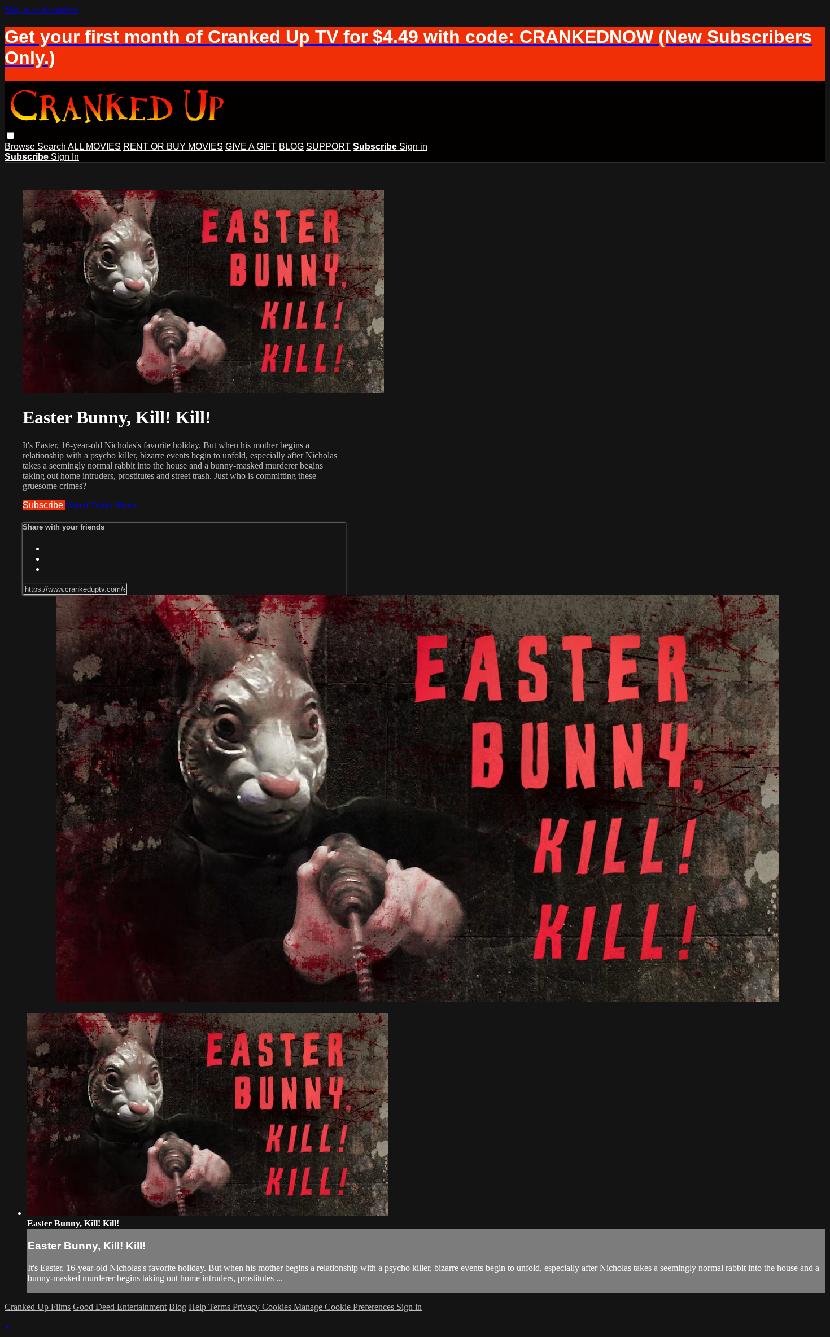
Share (126, 505)
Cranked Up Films (38, 1307)
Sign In (65, 156)
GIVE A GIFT (251, 146)
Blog (177, 1307)
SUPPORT (328, 146)
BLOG (291, 146)
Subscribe (44, 505)
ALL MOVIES (94, 146)
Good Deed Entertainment (120, 1307)
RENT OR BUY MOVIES (173, 146)
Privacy (247, 1307)
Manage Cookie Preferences (345, 1307)
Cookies (278, 1307)
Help (198, 1307)
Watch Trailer (90, 505)
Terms (220, 1307)
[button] (10, 135)
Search (52, 146)
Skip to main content (41, 9)
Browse (21, 146)
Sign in (413, 146)
